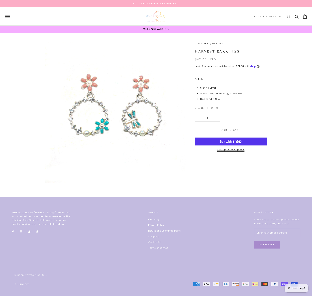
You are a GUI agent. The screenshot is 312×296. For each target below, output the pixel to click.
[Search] (297, 16)
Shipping (153, 236)
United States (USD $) (263, 17)
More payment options (230, 149)
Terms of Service (158, 248)
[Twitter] (212, 108)
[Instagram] (21, 231)
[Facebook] (207, 108)
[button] (156, 29)
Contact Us (154, 242)
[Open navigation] (7, 16)
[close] (32, 275)
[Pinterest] (217, 108)
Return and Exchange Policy (164, 230)
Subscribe (267, 244)
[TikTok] (37, 231)
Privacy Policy (156, 225)
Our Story (153, 219)
